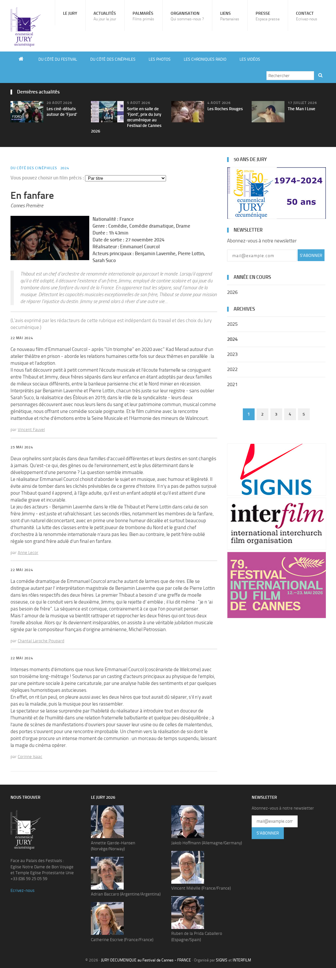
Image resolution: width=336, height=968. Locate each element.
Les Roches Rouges (225, 108)
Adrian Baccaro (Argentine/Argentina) (125, 894)
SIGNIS (221, 960)
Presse (268, 16)
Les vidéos (250, 59)
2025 (232, 324)
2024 (65, 168)
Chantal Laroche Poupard (41, 640)
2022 (232, 369)
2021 (232, 384)
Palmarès (143, 16)
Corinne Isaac (30, 756)
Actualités (105, 16)
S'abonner (311, 255)
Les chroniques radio (205, 59)
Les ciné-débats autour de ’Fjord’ (62, 111)
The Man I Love (301, 108)
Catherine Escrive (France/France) (122, 939)
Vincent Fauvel (31, 429)
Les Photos (160, 59)
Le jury (70, 13)
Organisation (187, 16)
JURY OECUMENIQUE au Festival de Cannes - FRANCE (146, 960)
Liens (229, 16)
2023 (232, 354)
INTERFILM (242, 960)
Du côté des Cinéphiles (113, 59)
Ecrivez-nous (22, 890)
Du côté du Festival (57, 59)
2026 (232, 292)
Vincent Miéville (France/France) (201, 888)
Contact (306, 16)
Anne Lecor (28, 552)
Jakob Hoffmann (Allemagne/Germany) (206, 842)
